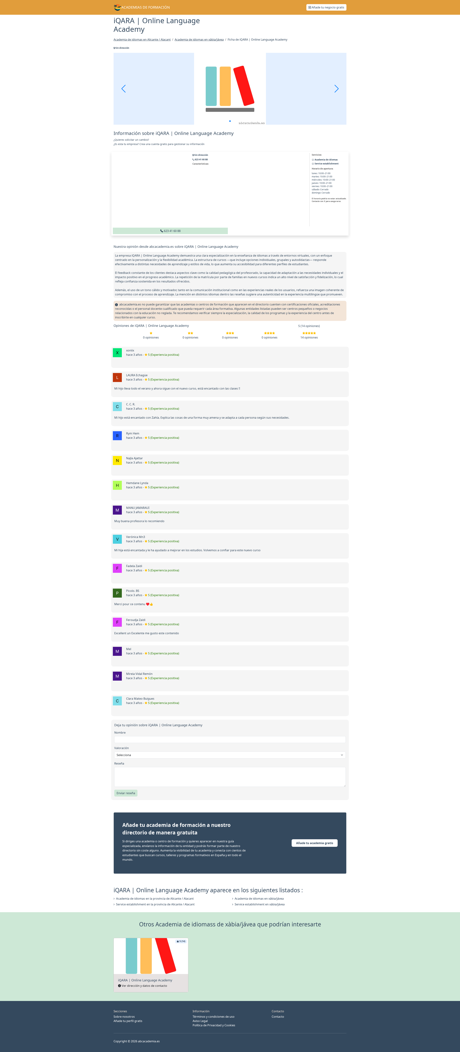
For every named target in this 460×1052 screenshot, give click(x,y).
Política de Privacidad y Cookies (214, 1025)
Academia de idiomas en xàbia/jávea (259, 899)
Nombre (120, 733)
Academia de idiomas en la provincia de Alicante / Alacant (155, 899)
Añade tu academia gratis (314, 843)
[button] (230, 121)
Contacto (278, 1017)
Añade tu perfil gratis (128, 1021)
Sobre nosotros (124, 1017)
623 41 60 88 (172, 231)
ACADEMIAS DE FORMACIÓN (145, 7)
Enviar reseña (126, 793)
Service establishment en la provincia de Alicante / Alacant (155, 904)
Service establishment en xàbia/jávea (260, 904)
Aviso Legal (200, 1021)
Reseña (119, 763)
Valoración (121, 748)
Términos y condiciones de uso (213, 1017)
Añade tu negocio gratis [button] (327, 7)
